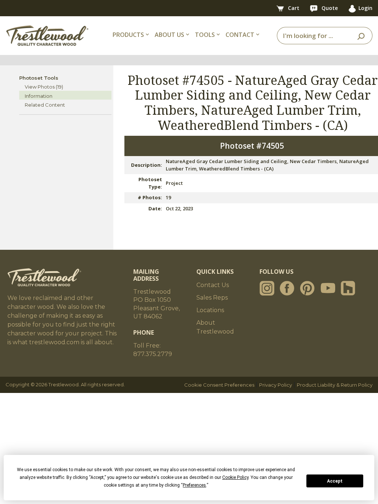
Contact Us (212, 285)
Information (38, 96)
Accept (335, 481)
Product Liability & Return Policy (334, 385)
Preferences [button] (194, 485)
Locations (210, 310)
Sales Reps (212, 297)
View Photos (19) (44, 87)
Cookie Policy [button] (235, 477)
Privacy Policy (275, 385)
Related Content (45, 105)
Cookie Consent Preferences (219, 385)
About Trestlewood (215, 327)
